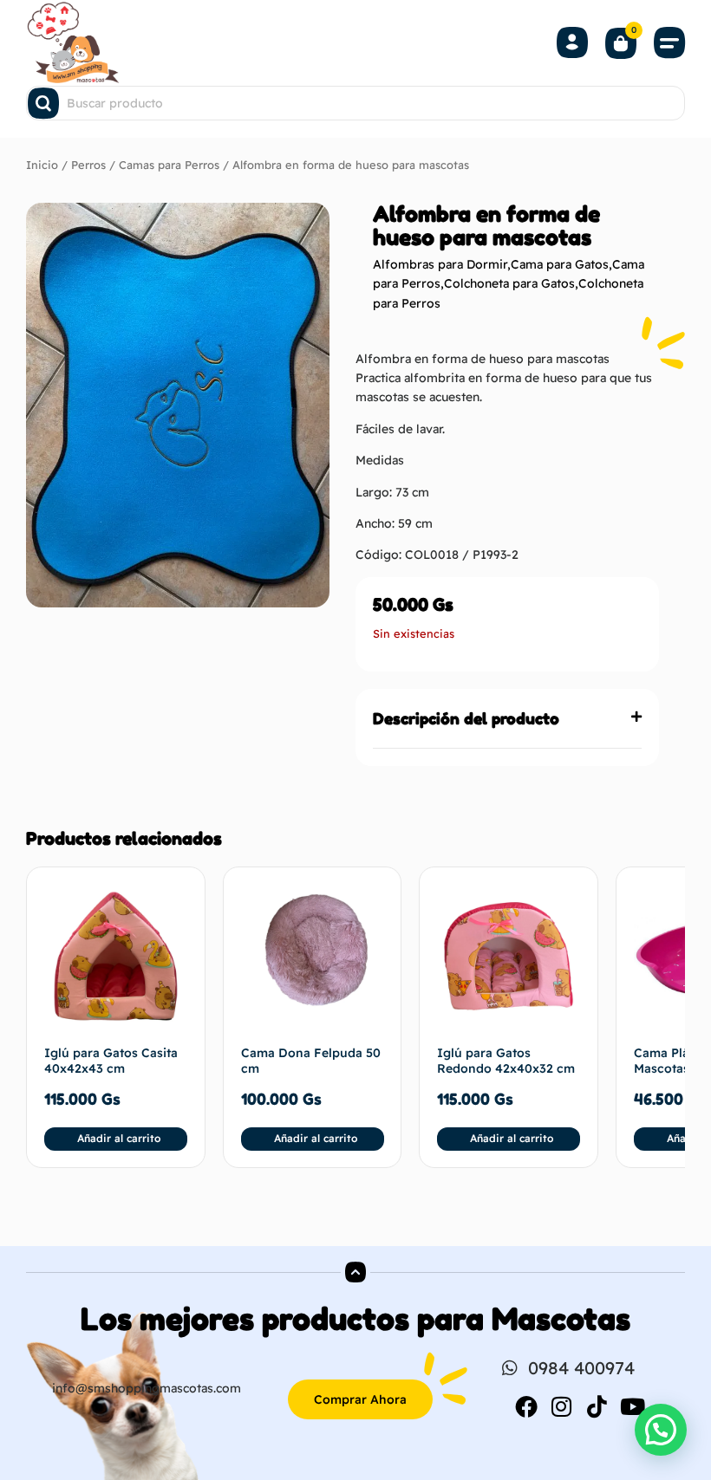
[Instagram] (562, 1406)
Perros (88, 165)
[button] (669, 42)
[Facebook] (526, 1406)
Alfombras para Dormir (440, 264)
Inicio (42, 165)
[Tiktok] (597, 1406)
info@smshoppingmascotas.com (146, 1388)
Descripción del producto (466, 718)
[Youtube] (633, 1406)
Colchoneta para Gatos (509, 283)
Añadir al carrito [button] (118, 1138)
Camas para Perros (169, 165)
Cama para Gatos (560, 264)
